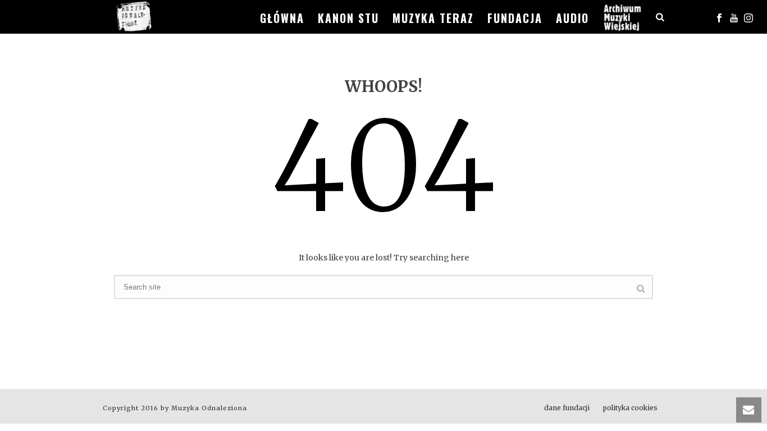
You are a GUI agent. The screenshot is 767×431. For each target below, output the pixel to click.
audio (572, 18)
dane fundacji (567, 408)
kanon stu (348, 18)
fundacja (514, 18)
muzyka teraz (433, 18)
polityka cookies (630, 408)
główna (282, 18)
